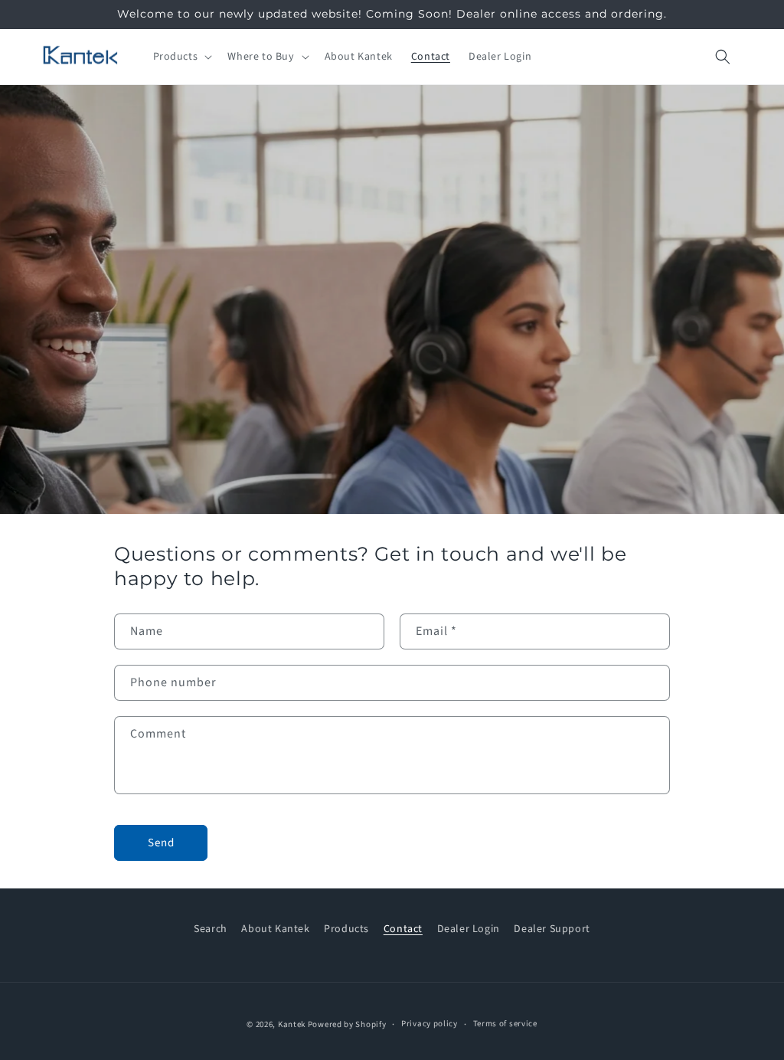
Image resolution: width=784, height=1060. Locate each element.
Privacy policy (429, 1023)
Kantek (291, 1024)
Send (161, 843)
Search (210, 929)
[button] (181, 57)
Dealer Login (468, 929)
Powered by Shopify (347, 1024)
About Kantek (275, 929)
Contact (403, 929)
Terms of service (505, 1023)
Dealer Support (552, 929)
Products (346, 929)
